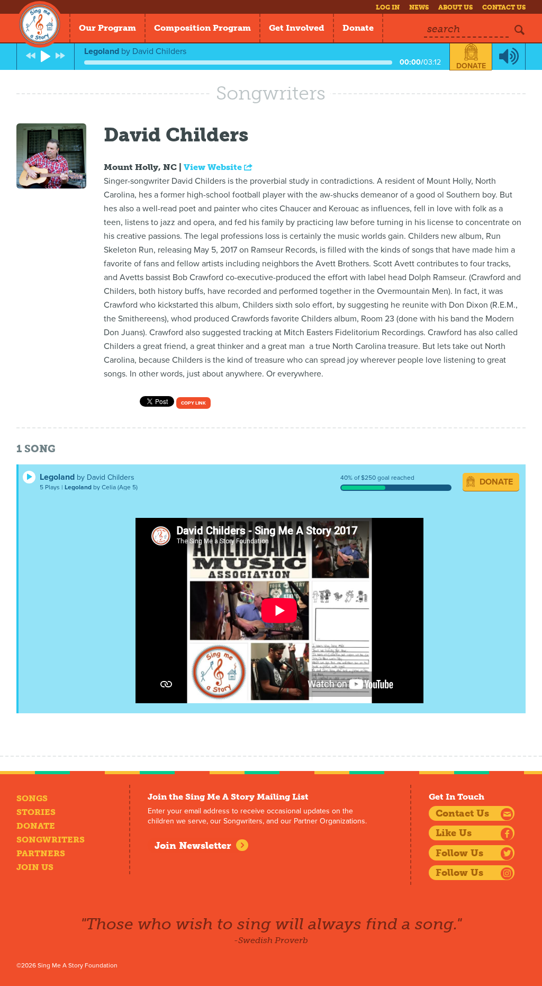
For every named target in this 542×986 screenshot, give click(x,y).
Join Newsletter (193, 845)
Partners (40, 853)
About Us (455, 7)
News (419, 7)
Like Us (454, 833)
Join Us (34, 867)
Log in (388, 7)
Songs (32, 798)
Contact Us (504, 7)
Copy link (193, 403)
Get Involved (296, 28)
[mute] (508, 56)
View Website (214, 167)
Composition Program (202, 28)
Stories (36, 812)
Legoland (57, 477)
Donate (358, 28)
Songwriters (50, 840)
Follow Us (459, 853)
